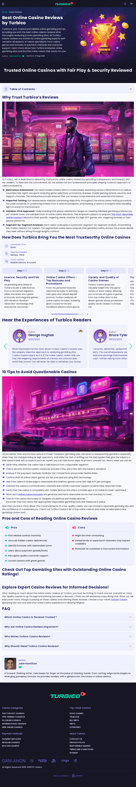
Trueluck (74, 717)
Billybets (74, 720)
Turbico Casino (118, 599)
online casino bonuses (30, 494)
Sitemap (74, 752)
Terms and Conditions (81, 749)
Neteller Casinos (11, 742)
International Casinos (14, 723)
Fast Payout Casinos (13, 713)
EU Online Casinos (11, 720)
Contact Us (76, 739)
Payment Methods (11, 739)
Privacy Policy (77, 742)
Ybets (72, 723)
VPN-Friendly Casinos (13, 717)
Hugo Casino (77, 713)
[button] (48, 314)
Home (4, 12)
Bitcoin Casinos (10, 746)
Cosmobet (75, 727)
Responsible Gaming (80, 746)
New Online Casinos (12, 727)
